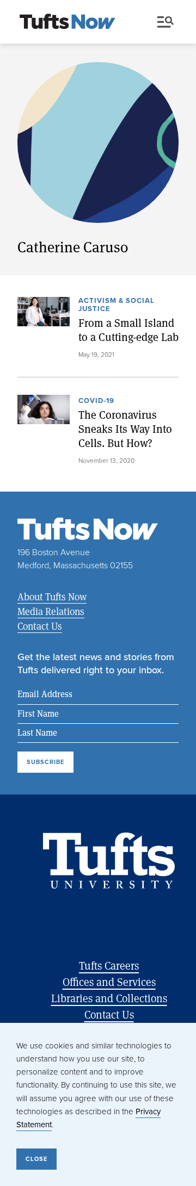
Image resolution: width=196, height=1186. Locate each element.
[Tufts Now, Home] (67, 22)
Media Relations (50, 611)
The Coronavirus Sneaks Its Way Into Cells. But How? (125, 429)
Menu (168, 22)
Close (36, 1158)
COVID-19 (96, 401)
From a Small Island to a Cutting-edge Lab (128, 330)
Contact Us (39, 625)
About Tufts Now (52, 596)
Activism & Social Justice (116, 305)
